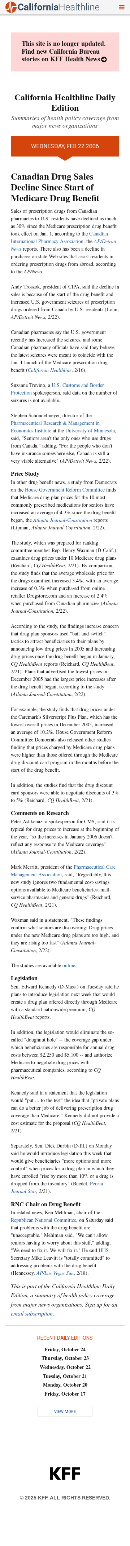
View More (65, 1411)
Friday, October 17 (65, 1393)
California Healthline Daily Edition (65, 102)
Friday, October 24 (65, 1349)
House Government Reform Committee (65, 489)
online (68, 965)
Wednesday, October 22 (65, 1367)
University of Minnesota (90, 430)
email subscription (32, 1313)
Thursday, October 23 (65, 1358)
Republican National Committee (43, 1219)
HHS (104, 1250)
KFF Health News (75, 58)
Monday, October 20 (65, 1384)
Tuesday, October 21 (65, 1376)
